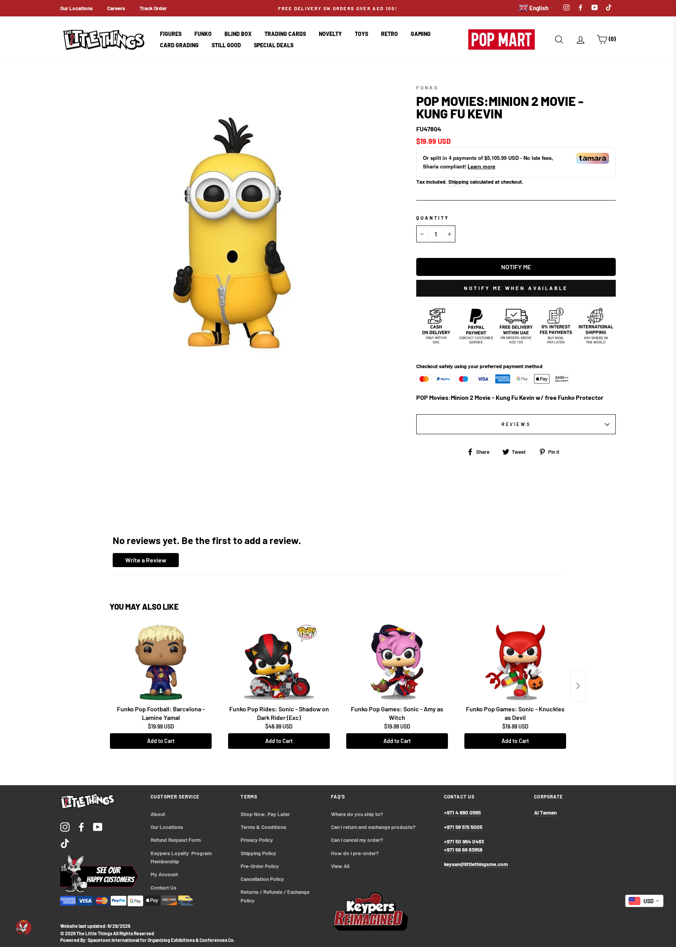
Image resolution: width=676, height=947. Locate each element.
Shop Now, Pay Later (265, 814)
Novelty (330, 33)
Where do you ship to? (357, 814)
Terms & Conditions (263, 826)
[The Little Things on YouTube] (97, 827)
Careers (116, 8)
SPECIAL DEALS (273, 45)
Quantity (432, 217)
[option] (338, 8)
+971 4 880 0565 (462, 812)
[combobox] (644, 901)
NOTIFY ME (516, 266)
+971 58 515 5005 (463, 826)
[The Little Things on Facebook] (81, 827)
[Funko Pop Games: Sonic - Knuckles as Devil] (515, 662)
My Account (164, 874)
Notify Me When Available (516, 288)
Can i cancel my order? (357, 839)
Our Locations (76, 8)
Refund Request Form (176, 839)
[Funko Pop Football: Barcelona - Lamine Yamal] (161, 662)
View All (340, 866)
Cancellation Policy (262, 878)
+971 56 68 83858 (463, 849)
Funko (203, 33)
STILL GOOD (226, 45)
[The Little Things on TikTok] (65, 843)
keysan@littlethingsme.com (476, 864)
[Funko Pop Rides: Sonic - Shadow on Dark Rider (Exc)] (279, 662)
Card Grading (179, 45)
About (158, 814)
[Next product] (578, 686)
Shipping (458, 181)
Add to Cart (160, 741)
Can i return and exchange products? (373, 826)
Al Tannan (545, 812)
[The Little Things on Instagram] (65, 827)
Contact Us (163, 887)
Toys (361, 33)
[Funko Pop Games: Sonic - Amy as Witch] (397, 662)
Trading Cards (285, 33)
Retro (389, 33)
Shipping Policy (258, 853)
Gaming (421, 33)
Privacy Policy (257, 839)
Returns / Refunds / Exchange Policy (276, 896)
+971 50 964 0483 (464, 841)
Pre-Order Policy (260, 866)
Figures (171, 33)
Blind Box (238, 33)
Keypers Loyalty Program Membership (182, 857)
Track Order (153, 8)
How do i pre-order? (355, 853)
